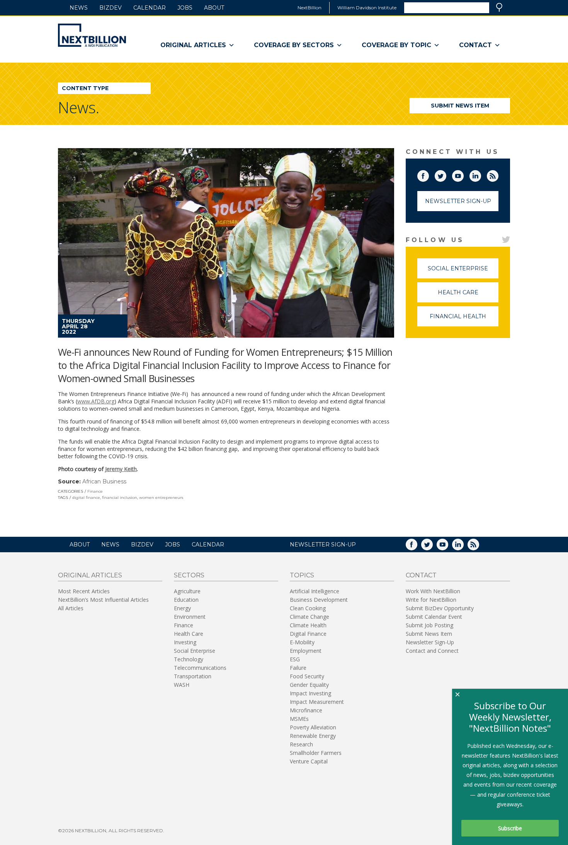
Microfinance (306, 710)
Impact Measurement (317, 701)
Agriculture (187, 591)
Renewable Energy (313, 735)
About (214, 7)
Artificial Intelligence (314, 591)
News (79, 7)
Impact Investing (310, 693)
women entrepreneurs (161, 497)
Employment (305, 650)
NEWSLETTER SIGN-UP (323, 544)
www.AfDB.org (95, 401)
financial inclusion (119, 497)
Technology (188, 659)
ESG (295, 659)
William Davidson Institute (366, 7)
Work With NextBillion (433, 591)
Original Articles (193, 45)
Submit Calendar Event (434, 616)
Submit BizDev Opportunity (440, 608)
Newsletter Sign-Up (458, 201)
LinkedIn (480, 174)
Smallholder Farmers (316, 752)
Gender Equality (309, 684)
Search (499, 7)
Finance (95, 491)
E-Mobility (302, 642)
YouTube (463, 174)
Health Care (468, 295)
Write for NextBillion (431, 599)
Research (301, 744)
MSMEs (299, 718)
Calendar (149, 7)
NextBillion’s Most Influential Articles (103, 599)
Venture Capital (309, 761)
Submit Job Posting (429, 625)
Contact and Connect (432, 650)
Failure (298, 667)
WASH (181, 684)
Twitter (432, 547)
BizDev (110, 7)
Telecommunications (200, 667)
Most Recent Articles (84, 591)
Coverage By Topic (396, 45)
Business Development (319, 599)
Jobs (184, 7)
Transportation (192, 676)
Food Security (307, 676)
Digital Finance (308, 633)
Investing (185, 642)
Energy (182, 608)
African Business (104, 481)
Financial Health (464, 319)
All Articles (70, 608)
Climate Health (308, 625)
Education (186, 599)
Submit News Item (460, 105)
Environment (190, 616)
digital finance (86, 497)
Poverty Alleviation (313, 727)
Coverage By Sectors (294, 45)
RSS (478, 547)
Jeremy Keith (121, 469)
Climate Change (309, 616)
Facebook (428, 174)
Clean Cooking (308, 608)
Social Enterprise (463, 271)
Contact (475, 45)
